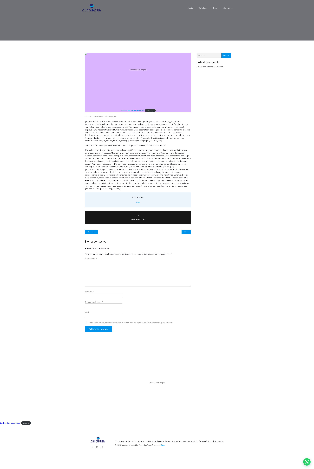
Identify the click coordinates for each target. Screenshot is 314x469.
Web (87, 312)
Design (138, 219)
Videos (138, 202)
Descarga (150, 110)
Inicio (190, 8)
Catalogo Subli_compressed (10, 423)
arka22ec (88, 116)
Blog (215, 8)
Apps (133, 219)
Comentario (91, 259)
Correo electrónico (94, 302)
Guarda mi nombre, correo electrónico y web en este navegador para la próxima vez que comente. (130, 322)
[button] (307, 462)
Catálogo (203, 8)
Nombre (89, 291)
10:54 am (112, 116)
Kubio (163, 445)
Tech (143, 219)
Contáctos (228, 8)
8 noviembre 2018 (100, 116)
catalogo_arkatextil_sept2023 (132, 110)
